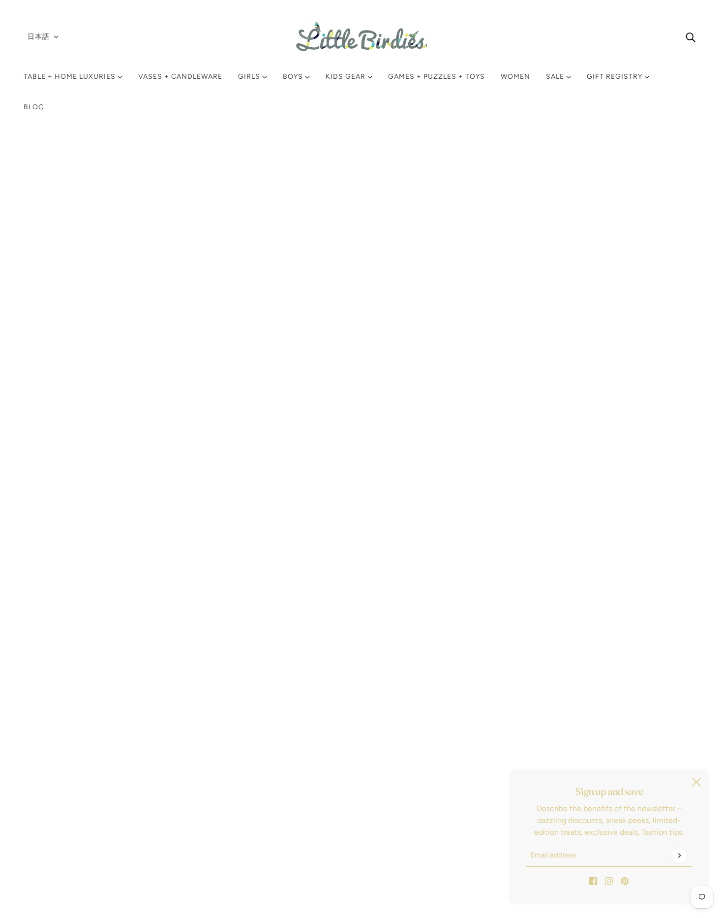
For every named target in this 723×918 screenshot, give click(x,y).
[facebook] (593, 880)
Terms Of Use (55, 807)
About (42, 843)
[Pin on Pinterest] (515, 489)
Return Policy (54, 772)
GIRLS (250, 76)
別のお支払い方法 (568, 368)
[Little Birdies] (361, 37)
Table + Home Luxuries (71, 76)
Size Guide (50, 819)
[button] (546, 489)
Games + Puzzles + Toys (436, 76)
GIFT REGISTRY (615, 76)
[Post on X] (499, 489)
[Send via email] (531, 489)
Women (515, 76)
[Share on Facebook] (483, 489)
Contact (45, 831)
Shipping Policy (58, 784)
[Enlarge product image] (290, 335)
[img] (690, 37)
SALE (556, 76)
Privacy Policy (55, 795)
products (520, 165)
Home (488, 165)
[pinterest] (625, 880)
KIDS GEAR (346, 76)
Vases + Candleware (180, 76)
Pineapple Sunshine (518, 227)
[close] (696, 782)
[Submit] (679, 855)
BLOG (34, 107)
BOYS (294, 76)
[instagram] (609, 880)
